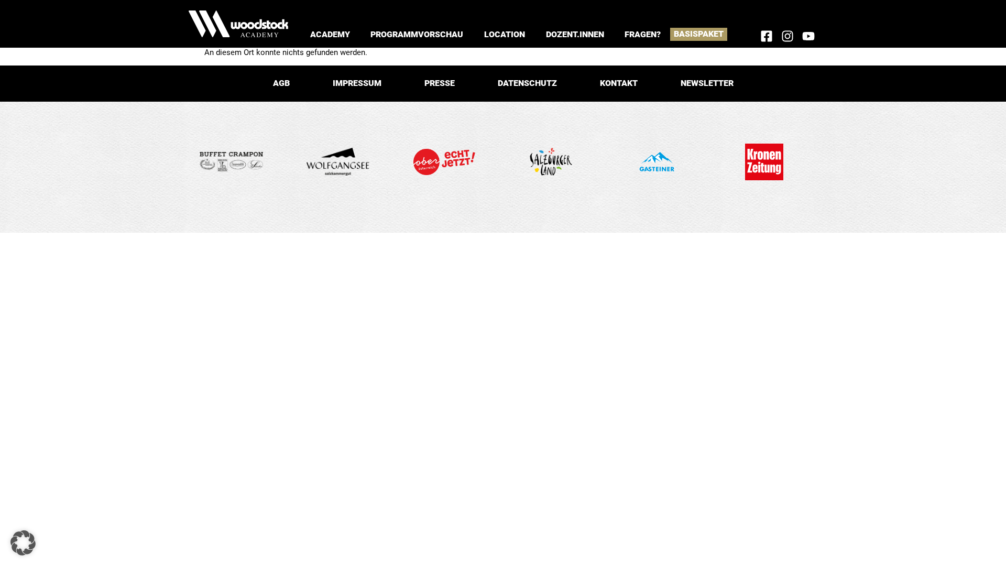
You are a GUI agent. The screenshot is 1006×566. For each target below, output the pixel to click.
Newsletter (707, 83)
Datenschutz (527, 83)
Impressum (357, 83)
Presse (439, 83)
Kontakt (619, 83)
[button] (330, 34)
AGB (281, 83)
